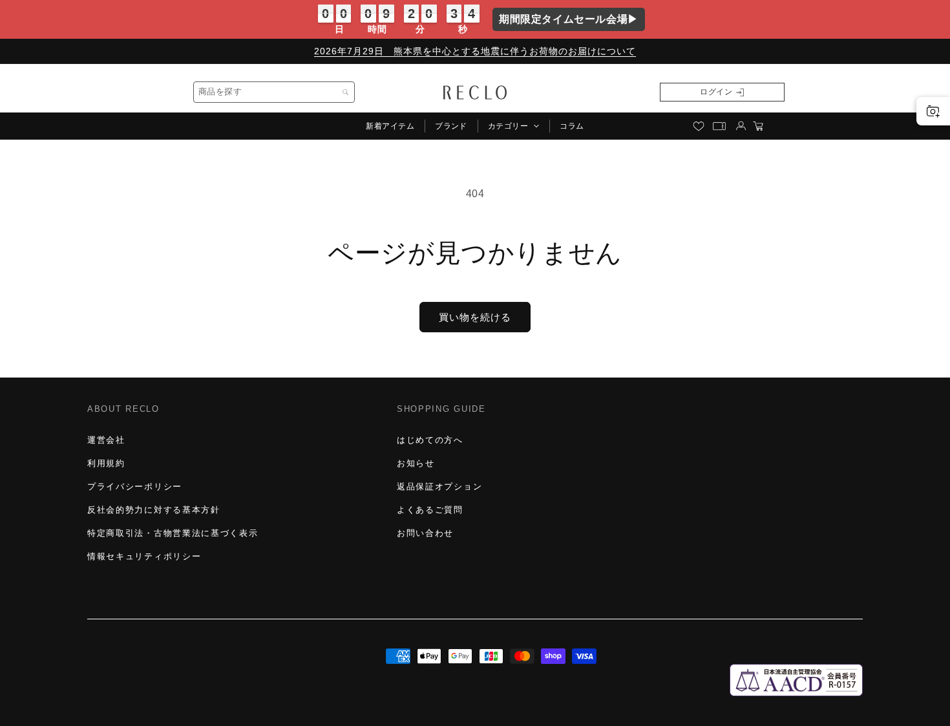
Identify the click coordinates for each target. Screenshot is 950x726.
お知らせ (416, 463)
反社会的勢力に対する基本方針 (153, 510)
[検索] (345, 92)
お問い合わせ (425, 533)
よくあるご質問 (430, 510)
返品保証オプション (439, 486)
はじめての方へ (430, 440)
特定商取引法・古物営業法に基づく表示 (172, 533)
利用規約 (106, 463)
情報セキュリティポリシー (144, 556)
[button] (513, 126)
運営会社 (106, 440)
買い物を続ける (475, 317)
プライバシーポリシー (134, 486)
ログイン (716, 91)
